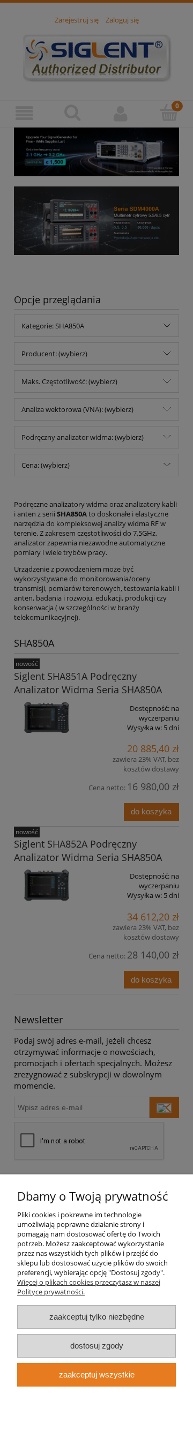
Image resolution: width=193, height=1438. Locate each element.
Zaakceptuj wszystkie (97, 1374)
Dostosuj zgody (96, 1345)
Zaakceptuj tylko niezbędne (96, 1316)
